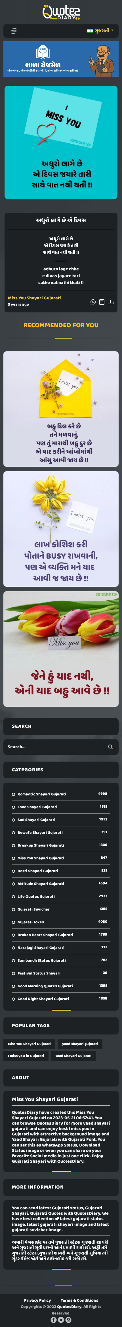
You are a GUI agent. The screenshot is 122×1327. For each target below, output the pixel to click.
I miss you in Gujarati (26, 1056)
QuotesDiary (69, 1306)
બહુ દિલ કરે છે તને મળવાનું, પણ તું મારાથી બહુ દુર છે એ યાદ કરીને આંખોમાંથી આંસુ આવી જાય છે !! (61, 409)
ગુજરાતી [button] (102, 31)
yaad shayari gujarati (80, 1044)
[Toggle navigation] (14, 31)
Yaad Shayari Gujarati (73, 1056)
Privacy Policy (37, 1300)
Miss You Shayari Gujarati (34, 298)
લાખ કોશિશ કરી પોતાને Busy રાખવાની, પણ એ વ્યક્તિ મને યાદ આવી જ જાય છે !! (61, 529)
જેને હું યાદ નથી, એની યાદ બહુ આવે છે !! (61, 649)
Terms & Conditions (79, 1300)
